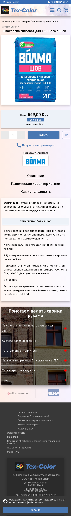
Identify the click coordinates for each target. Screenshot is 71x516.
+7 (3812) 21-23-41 (59, 2)
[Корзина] (66, 10)
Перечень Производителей (33, 416)
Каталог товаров (27, 412)
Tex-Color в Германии (19, 447)
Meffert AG (13, 451)
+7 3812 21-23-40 (28, 495)
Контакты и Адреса (28, 424)
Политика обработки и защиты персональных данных (33, 442)
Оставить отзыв (16, 432)
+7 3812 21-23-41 (48, 495)
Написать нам (25, 428)
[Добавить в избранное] (66, 135)
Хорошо (35, 510)
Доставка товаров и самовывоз (35, 420)
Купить (43, 134)
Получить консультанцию (38, 145)
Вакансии (12, 437)
